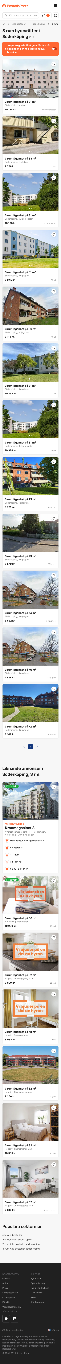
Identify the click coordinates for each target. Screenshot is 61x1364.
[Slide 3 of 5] (30, 818)
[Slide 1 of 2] (29, 152)
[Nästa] (37, 746)
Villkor (33, 1297)
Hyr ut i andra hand (39, 1288)
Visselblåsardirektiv (11, 1307)
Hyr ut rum (35, 1278)
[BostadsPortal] (15, 5)
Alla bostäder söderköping (17, 1239)
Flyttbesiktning (37, 1283)
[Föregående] (24, 746)
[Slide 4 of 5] (32, 818)
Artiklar (5, 1283)
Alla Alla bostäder (12, 1235)
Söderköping (39, 24)
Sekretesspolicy (10, 1292)
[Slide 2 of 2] (31, 152)
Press (5, 1288)
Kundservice (36, 1292)
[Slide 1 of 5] (27, 818)
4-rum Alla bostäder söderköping (21, 1248)
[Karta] (56, 15)
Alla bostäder (18, 24)
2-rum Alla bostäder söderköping (21, 1244)
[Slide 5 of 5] (34, 818)
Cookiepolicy (8, 1297)
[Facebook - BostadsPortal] (6, 1318)
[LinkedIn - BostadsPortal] (14, 1318)
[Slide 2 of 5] (29, 818)
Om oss (6, 1278)
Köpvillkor (7, 1302)
